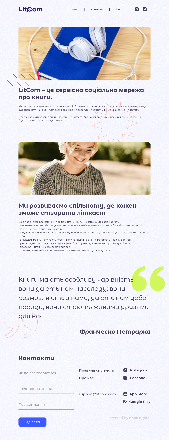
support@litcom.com (97, 394)
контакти (97, 9)
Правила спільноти (96, 370)
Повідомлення (31, 404)
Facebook (139, 378)
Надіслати (32, 422)
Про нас (86, 378)
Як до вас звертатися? (38, 373)
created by (130, 418)
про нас (73, 9)
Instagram (139, 370)
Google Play (140, 402)
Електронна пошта (35, 389)
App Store (138, 394)
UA (115, 9)
